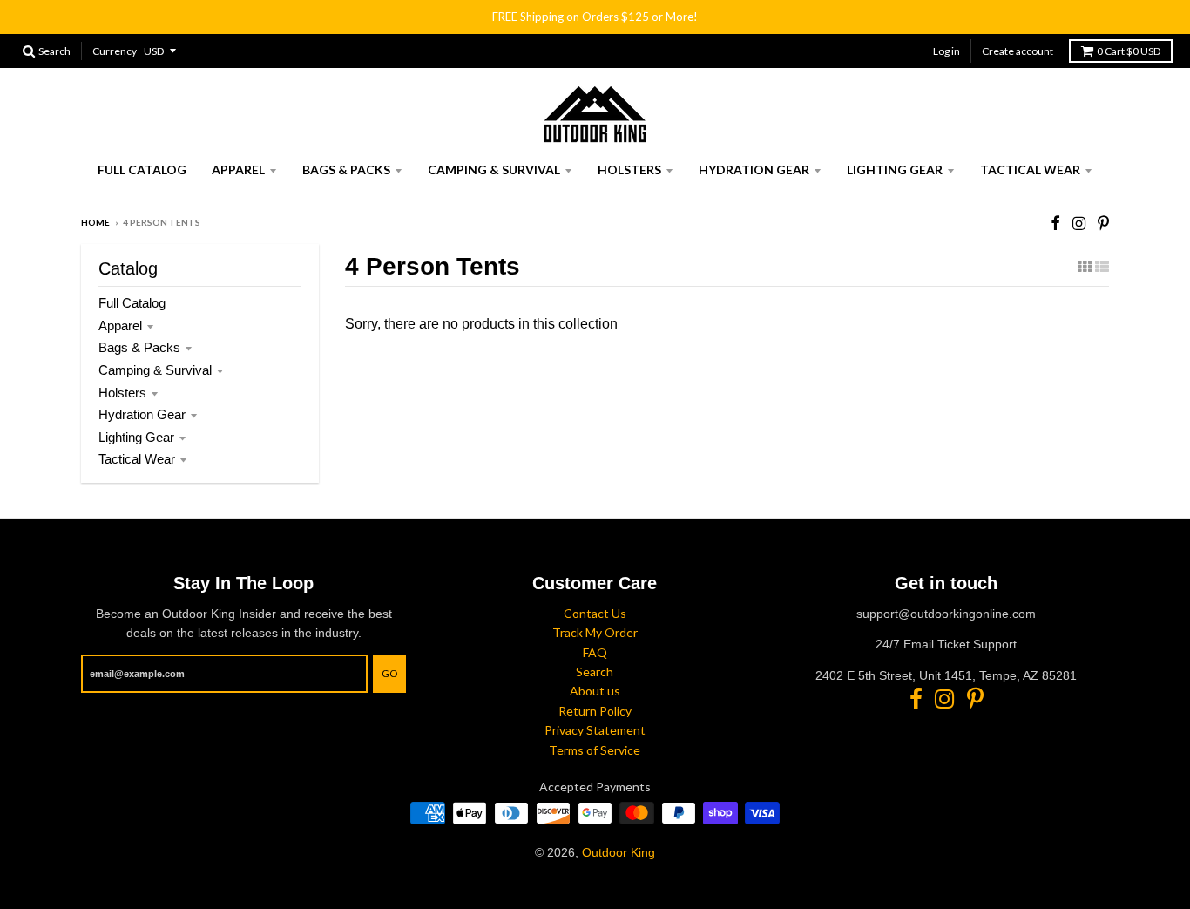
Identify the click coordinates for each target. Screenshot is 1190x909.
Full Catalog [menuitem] (142, 169)
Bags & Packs (139, 347)
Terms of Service (594, 750)
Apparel (120, 325)
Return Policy (595, 710)
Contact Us (595, 613)
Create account (1017, 51)
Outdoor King (618, 852)
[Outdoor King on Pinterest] (1103, 223)
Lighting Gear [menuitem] (895, 169)
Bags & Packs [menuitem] (346, 169)
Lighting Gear (136, 437)
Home (95, 222)
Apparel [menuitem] (238, 169)
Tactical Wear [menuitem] (1030, 169)
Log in (946, 51)
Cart (1128, 51)
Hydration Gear (142, 414)
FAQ (595, 652)
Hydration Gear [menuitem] (754, 169)
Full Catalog (132, 302)
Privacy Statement (595, 729)
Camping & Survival (155, 370)
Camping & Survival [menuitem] (494, 169)
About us (595, 690)
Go (389, 673)
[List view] (1102, 266)
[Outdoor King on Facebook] (1055, 223)
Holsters (122, 392)
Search (594, 671)
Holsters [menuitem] (629, 169)
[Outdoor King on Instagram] (1078, 223)
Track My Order (595, 632)
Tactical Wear (136, 458)
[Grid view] (1085, 266)
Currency (114, 51)
